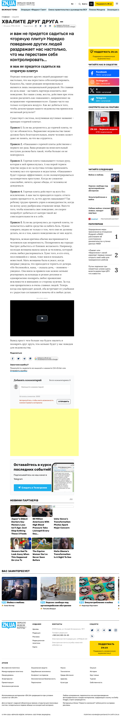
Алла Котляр (9, 606)
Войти (84, 4)
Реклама (35, 637)
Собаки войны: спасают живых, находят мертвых (100, 210)
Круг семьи (94, 675)
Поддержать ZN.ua (104, 4)
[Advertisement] (44, 432)
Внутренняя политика (11, 668)
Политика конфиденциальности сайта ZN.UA (101, 714)
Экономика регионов (10, 686)
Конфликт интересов (39, 675)
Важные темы (9, 10)
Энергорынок (7, 679)
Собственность (96, 683)
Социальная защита (39, 668)
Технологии (65, 671)
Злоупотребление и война (98, 198)
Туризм (93, 679)
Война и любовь (96, 175)
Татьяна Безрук (49, 609)
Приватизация (8, 683)
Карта (34, 647)
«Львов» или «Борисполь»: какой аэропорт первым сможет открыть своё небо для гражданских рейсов (100, 255)
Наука (62, 668)
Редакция (36, 633)
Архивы (35, 629)
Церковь (63, 679)
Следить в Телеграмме (34, 487)
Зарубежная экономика (41, 671)
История (93, 671)
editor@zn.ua (57, 645)
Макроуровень (7, 675)
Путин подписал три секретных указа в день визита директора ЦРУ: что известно (99, 270)
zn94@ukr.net (82, 639)
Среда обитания (66, 675)
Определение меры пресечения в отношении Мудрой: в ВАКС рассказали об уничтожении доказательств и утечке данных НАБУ (100, 236)
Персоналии (36, 683)
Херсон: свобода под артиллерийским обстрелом (98, 188)
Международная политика (12, 671)
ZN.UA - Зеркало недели (103, 129)
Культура (64, 683)
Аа (91, 4)
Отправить (63, 402)
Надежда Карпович (90, 606)
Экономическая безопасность (43, 679)
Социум (93, 668)
